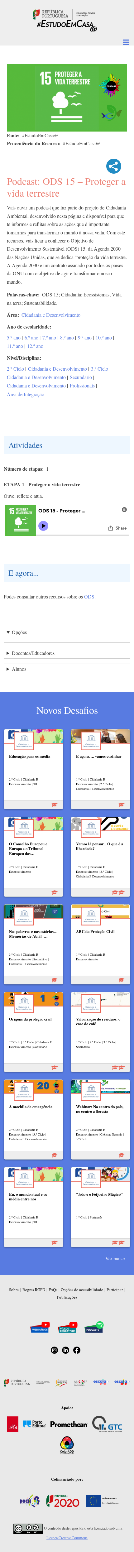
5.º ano (14, 337)
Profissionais (82, 385)
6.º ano (31, 337)
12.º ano (35, 346)
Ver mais (113, 1258)
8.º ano (67, 337)
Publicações (67, 1297)
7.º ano (49, 337)
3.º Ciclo (99, 368)
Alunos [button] (19, 668)
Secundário (81, 377)
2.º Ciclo (15, 368)
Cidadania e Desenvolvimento (51, 314)
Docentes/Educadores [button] (33, 653)
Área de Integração (25, 394)
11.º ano (15, 346)
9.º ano (85, 337)
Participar (115, 1289)
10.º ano (104, 337)
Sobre (14, 1289)
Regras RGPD (33, 1289)
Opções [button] (19, 632)
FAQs (53, 1289)
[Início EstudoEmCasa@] (64, 13)
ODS (89, 596)
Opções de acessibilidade (82, 1289)
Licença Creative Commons (67, 1537)
